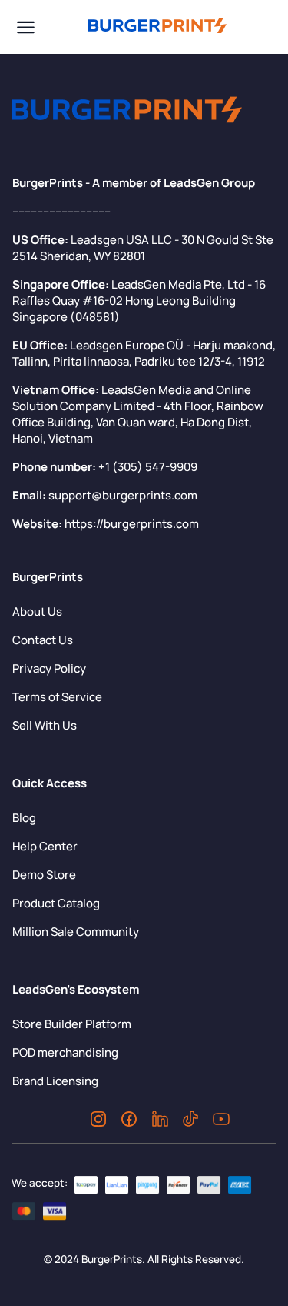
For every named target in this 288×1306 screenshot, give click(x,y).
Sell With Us (44, 725)
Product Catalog (56, 903)
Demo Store (44, 875)
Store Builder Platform (71, 1024)
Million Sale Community (75, 932)
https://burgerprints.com (132, 524)
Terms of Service (57, 697)
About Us (37, 611)
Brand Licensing (55, 1081)
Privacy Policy (49, 668)
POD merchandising (65, 1052)
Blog (24, 818)
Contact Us (42, 640)
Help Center (45, 846)
